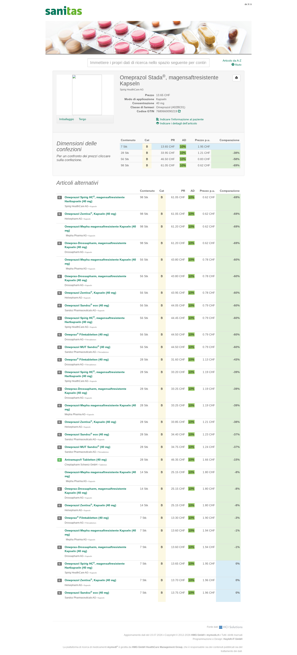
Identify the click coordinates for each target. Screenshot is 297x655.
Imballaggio (66, 119)
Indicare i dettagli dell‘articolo (178, 123)
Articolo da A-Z (232, 60)
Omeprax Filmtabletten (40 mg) (87, 334)
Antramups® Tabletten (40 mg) (86, 459)
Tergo (82, 119)
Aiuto (237, 64)
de (246, 4)
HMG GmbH (198, 635)
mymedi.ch (213, 635)
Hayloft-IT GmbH (232, 639)
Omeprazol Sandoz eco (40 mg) (87, 305)
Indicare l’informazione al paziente (182, 119)
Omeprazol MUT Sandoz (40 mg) (87, 347)
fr (249, 4)
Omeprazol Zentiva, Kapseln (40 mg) (90, 213)
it (251, 4)
